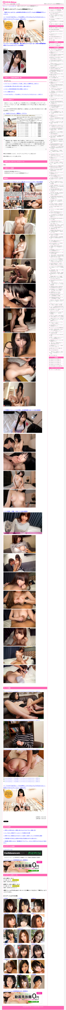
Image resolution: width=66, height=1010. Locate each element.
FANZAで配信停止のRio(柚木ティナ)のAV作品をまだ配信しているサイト (56, 61)
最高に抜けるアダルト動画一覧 (56, 348)
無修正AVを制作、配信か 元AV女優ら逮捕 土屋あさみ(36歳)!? (56, 225)
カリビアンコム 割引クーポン (56, 43)
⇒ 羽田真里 (33, 974)
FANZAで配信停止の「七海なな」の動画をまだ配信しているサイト (56, 264)
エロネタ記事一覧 (12, 5)
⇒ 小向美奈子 (6, 974)
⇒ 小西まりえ (34, 959)
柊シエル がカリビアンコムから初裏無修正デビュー (56, 109)
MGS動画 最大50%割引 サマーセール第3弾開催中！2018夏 (56, 298)
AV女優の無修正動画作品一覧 (56, 36)
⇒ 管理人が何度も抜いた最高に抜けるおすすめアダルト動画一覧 (19, 830)
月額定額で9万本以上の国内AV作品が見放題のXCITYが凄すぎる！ (56, 287)
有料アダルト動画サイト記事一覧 (56, 24)
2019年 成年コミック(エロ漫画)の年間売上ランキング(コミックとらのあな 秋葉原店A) (56, 132)
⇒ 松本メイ (33, 913)
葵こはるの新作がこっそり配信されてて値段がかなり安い (56, 244)
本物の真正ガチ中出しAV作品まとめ (56, 32)
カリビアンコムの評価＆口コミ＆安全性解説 (56, 19)
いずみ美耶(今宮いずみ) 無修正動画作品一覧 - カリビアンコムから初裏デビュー (56, 215)
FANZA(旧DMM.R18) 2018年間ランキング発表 (57, 219)
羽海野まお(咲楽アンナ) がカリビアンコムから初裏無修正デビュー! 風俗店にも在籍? (56, 64)
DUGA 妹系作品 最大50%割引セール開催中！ (56, 281)
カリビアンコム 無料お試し (55, 45)
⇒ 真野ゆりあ (34, 928)
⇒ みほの (5, 928)
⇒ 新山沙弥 (6, 913)
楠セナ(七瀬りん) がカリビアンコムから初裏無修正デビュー (56, 80)
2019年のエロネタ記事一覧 (55, 362)
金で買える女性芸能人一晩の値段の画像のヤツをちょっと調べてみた (56, 178)
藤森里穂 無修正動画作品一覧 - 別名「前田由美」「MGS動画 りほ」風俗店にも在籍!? (56, 71)
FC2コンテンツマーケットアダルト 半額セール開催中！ (56, 323)
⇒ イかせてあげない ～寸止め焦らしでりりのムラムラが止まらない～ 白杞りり (23, 94)
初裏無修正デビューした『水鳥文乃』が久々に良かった (56, 346)
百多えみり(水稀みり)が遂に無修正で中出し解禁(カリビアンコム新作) (56, 316)
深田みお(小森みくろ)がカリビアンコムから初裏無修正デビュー (56, 176)
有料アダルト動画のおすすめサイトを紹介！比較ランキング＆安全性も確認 (56, 15)
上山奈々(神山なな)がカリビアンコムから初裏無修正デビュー (56, 241)
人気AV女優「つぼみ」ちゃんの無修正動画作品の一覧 (56, 270)
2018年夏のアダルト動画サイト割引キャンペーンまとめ (56, 310)
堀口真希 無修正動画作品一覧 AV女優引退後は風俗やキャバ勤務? (56, 145)
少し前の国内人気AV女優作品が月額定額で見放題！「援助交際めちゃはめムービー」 (56, 129)
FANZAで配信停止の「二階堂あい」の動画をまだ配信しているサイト (56, 151)
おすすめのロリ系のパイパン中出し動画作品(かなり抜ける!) (56, 155)
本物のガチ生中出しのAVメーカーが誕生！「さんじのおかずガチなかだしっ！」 (56, 95)
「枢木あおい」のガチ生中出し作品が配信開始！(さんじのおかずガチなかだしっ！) (56, 92)
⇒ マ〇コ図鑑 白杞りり (9, 91)
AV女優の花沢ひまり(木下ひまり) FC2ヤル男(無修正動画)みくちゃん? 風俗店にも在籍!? (56, 106)
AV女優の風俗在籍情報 (54, 29)
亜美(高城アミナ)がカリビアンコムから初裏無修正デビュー (56, 250)
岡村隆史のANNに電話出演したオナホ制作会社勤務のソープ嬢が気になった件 (56, 231)
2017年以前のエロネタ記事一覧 (56, 365)
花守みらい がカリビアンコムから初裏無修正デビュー (56, 173)
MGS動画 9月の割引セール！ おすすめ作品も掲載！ (56, 253)
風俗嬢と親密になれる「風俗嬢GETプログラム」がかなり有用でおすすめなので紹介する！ (56, 277)
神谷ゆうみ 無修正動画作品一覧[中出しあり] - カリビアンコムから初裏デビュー (56, 119)
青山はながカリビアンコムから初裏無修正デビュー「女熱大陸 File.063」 (56, 312)
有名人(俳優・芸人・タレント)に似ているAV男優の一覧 (56, 77)
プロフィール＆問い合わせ (55, 369)
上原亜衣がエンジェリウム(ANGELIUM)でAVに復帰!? (55, 292)
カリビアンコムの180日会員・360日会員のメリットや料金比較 (56, 10)
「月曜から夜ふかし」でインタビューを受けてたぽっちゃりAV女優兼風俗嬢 (56, 283)
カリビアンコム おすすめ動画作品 (56, 327)
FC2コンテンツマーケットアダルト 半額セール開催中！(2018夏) (56, 304)
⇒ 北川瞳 (19, 974)
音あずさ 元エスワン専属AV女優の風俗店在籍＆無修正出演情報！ (56, 167)
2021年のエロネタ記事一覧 (55, 359)
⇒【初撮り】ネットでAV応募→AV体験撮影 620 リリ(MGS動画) (22, 410)
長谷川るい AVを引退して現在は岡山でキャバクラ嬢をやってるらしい (56, 301)
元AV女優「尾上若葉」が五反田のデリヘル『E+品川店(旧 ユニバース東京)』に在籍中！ (56, 193)
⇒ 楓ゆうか (6, 944)
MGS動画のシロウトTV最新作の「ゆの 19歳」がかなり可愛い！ (56, 290)
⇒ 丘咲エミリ (6, 959)
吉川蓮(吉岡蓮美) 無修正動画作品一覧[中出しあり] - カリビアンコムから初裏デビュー (56, 197)
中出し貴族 (52, 40)
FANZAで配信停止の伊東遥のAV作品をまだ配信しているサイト (56, 55)
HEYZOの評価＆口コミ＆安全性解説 (56, 22)
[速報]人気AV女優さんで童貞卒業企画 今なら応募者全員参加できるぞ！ (56, 237)
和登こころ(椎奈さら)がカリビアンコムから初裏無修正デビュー (56, 338)
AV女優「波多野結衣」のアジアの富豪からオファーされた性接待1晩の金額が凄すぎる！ (56, 186)
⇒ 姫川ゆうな (34, 944)
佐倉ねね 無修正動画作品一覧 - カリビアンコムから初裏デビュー (56, 213)
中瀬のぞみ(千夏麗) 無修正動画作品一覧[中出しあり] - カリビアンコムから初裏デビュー (56, 85)
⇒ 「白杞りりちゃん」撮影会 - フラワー (15, 113)
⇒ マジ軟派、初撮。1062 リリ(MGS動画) (15, 511)
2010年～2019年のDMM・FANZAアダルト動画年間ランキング (56, 330)
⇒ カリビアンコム (8, 849)
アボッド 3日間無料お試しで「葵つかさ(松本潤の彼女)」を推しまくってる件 (56, 112)
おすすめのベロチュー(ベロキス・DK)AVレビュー (56, 34)
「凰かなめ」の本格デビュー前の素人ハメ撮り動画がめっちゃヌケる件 (56, 352)
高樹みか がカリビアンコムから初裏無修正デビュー (56, 83)
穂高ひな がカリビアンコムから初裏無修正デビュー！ (56, 52)
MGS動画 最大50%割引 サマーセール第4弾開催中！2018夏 (56, 295)
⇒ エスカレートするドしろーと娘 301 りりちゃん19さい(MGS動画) (23, 182)
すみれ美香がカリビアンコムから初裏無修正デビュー (56, 325)
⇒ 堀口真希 (19, 959)
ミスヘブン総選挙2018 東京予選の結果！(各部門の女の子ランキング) (56, 307)
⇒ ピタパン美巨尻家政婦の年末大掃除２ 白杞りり (15, 89)
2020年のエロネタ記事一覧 (55, 360)
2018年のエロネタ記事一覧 (55, 364)
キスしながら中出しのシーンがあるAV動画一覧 (56, 99)
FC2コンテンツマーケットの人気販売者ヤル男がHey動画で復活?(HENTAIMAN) (56, 169)
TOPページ (5, 5)
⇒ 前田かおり (20, 928)
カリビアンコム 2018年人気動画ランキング (56, 210)
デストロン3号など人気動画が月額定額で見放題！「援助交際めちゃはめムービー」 (56, 136)
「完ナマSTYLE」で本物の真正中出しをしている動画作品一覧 (56, 50)
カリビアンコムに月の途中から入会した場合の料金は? (56, 13)
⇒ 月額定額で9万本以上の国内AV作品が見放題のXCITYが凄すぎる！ (20, 838)
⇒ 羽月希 (5, 898)
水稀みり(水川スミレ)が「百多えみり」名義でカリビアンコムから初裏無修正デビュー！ (56, 319)
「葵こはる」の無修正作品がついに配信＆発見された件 (56, 343)
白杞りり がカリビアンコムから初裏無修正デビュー (56, 157)
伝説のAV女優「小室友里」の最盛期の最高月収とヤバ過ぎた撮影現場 (56, 273)
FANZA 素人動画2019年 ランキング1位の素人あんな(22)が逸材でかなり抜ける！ (56, 190)
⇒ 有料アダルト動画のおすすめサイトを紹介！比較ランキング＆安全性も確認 (22, 835)
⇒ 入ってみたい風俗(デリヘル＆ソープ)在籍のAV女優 (16, 833)
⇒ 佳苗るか (33, 898)
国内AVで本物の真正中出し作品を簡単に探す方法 (56, 74)
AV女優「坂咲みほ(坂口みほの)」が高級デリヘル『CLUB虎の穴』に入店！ (56, 246)
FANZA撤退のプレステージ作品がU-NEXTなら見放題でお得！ (56, 68)
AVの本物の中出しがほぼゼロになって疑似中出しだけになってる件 (56, 126)
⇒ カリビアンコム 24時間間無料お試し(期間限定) (15, 860)
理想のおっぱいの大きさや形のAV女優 (56, 335)
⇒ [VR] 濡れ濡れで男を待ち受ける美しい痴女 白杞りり (17, 86)
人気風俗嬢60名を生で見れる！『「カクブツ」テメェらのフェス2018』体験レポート (56, 222)
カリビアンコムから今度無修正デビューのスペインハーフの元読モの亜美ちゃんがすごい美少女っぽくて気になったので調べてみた (56, 260)
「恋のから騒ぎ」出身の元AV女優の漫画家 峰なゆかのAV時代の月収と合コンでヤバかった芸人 (56, 256)
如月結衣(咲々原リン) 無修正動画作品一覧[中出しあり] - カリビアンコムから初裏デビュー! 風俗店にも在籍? (56, 141)
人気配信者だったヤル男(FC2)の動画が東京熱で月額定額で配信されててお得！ (56, 147)
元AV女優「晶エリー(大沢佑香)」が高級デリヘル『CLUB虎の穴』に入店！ (56, 201)
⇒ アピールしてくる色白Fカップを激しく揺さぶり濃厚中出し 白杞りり (21, 83)
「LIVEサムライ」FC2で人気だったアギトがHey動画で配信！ (56, 89)
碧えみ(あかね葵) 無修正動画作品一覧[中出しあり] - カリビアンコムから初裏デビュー (56, 102)
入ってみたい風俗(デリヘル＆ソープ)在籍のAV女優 (56, 332)
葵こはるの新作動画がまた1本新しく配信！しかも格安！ (56, 235)
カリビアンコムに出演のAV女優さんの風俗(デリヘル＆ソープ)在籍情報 (56, 267)
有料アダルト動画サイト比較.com (56, 27)
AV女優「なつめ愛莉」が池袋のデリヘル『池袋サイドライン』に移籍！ (56, 163)
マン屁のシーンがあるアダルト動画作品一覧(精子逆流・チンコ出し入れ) (56, 122)
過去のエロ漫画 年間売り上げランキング (56, 207)
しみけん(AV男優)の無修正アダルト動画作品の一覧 (56, 228)
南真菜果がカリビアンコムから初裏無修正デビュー (56, 341)
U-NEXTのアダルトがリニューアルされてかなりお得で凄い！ (57, 160)
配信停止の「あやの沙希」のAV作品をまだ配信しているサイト (56, 58)
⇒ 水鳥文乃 (19, 944)
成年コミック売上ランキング (55, 38)
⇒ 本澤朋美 (19, 913)
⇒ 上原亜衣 (19, 898)
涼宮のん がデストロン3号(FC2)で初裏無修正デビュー (56, 116)
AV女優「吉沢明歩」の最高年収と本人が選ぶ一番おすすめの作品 (56, 204)
